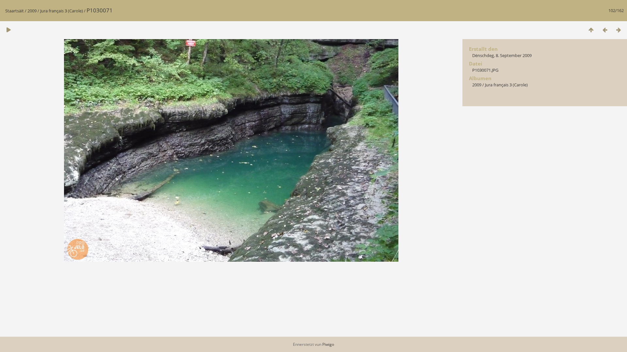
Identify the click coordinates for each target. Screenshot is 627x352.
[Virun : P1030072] (618, 30)
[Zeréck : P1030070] (605, 30)
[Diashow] (8, 30)
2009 (32, 11)
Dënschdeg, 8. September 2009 (502, 55)
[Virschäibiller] (591, 30)
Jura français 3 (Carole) (61, 11)
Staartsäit (14, 11)
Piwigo (328, 344)
